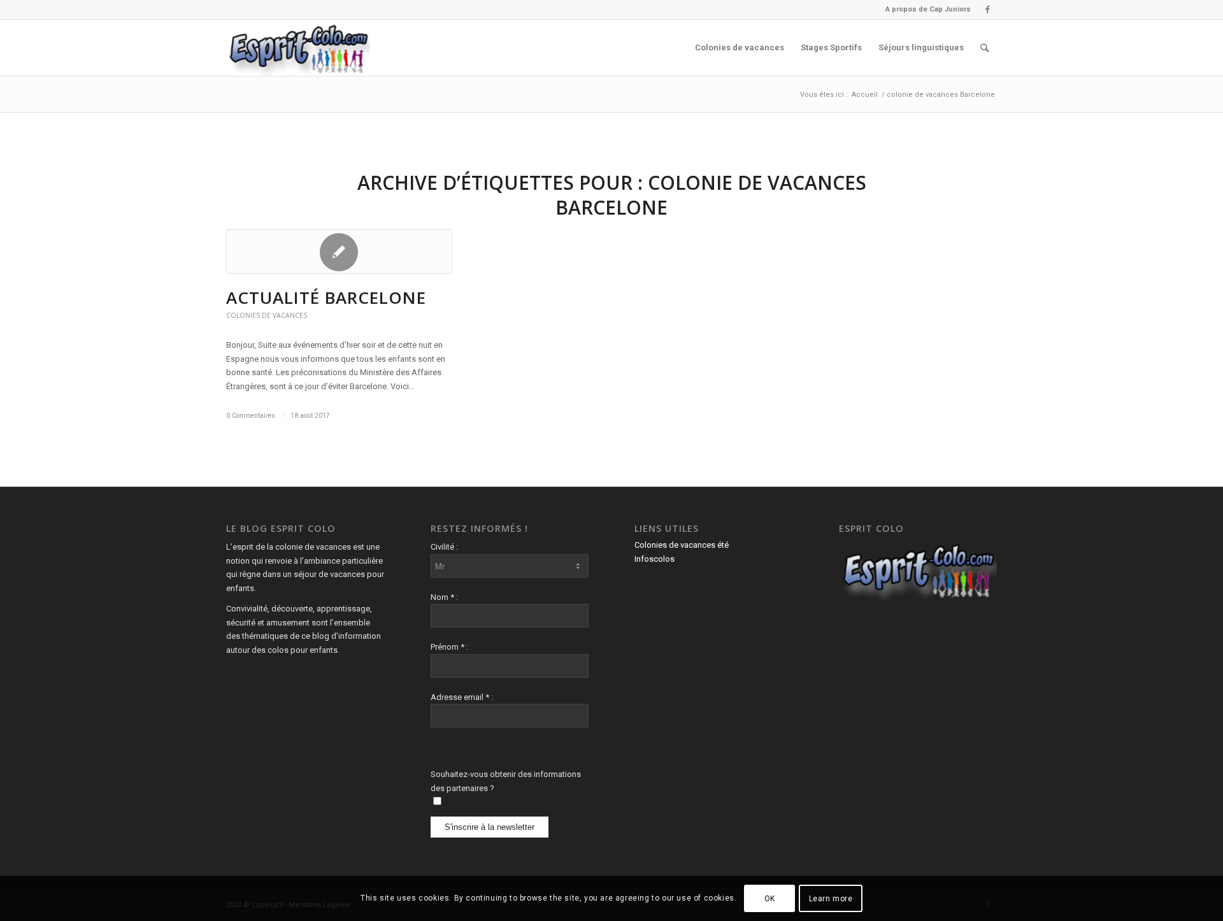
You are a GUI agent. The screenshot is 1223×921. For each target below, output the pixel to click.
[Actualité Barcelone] (339, 251)
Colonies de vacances (266, 315)
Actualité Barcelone (326, 297)
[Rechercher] (984, 48)
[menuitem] (925, 9)
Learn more (831, 898)
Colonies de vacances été (681, 545)
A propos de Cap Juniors (928, 9)
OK (769, 898)
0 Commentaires (250, 415)
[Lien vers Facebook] (987, 9)
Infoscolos (654, 559)
